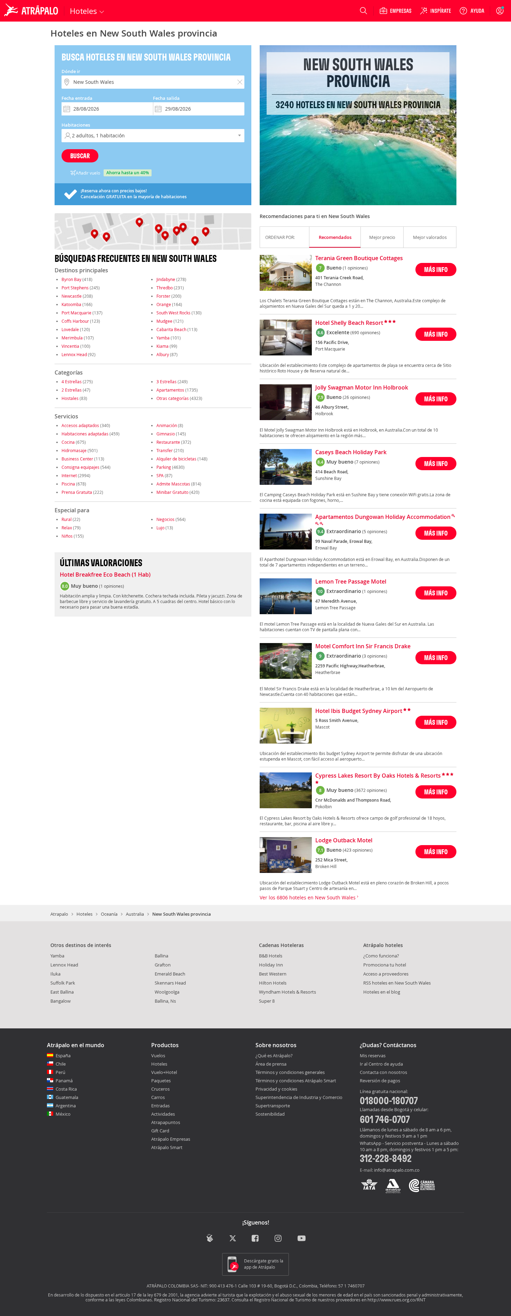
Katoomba (71, 304)
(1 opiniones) (355, 268)
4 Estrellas (72, 381)
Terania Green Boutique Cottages (359, 258)
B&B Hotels (270, 956)
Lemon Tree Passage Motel (350, 581)
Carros (158, 1097)
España (63, 1055)
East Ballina (62, 992)
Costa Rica (66, 1089)
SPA (160, 475)
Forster (163, 296)
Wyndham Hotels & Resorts (287, 992)
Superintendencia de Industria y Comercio (299, 1097)
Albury (162, 354)
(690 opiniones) (365, 332)
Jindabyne (165, 279)
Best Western (272, 974)
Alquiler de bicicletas (176, 459)
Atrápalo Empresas (170, 1139)
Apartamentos (170, 390)
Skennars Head (170, 983)
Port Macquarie (76, 312)
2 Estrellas (72, 390)
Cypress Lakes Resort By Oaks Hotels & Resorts (378, 775)
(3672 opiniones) (371, 790)
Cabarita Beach (171, 329)
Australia (135, 914)
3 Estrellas (166, 381)
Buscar (80, 155)
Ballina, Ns (165, 1001)
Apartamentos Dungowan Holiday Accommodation (383, 517)
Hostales (70, 398)
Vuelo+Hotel (164, 1072)
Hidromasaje (74, 450)
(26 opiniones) (356, 397)
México (63, 1114)
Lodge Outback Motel (343, 840)
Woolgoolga (167, 992)
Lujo (160, 527)
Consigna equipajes (80, 467)
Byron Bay (71, 279)
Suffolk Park (62, 983)
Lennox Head (74, 354)
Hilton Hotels (272, 983)
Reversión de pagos (380, 1081)
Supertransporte (273, 1105)
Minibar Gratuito (172, 492)
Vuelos (158, 1055)
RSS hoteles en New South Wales (397, 983)
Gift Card (160, 1131)
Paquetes (161, 1080)
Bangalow (60, 1001)
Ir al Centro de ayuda (381, 1064)
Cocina (68, 442)
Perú (60, 1072)
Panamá (64, 1080)
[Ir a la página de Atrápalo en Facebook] (256, 1239)
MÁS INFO (436, 269)
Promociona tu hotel (384, 965)
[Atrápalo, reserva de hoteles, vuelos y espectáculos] (32, 11)
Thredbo (164, 287)
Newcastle (72, 296)
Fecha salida (166, 98)
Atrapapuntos (165, 1122)
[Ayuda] (471, 11)
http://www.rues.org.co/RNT (396, 1300)
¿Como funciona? (381, 956)
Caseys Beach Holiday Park (351, 452)
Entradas (160, 1105)
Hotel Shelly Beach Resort (349, 323)
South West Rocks (173, 312)
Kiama (162, 346)
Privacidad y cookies (276, 1089)
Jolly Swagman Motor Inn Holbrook (361, 387)
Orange (163, 304)
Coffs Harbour (75, 321)
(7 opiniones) (367, 462)
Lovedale (70, 329)
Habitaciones (76, 124)
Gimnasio (165, 433)
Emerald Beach (170, 974)
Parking (163, 467)
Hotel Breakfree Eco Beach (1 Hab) (105, 574)
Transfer (164, 450)
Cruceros (160, 1089)
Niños (67, 536)
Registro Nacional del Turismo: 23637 (191, 1300)
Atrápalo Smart (166, 1147)
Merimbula (72, 337)
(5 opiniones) (374, 531)
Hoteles (84, 914)
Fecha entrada (77, 98)
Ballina (161, 956)
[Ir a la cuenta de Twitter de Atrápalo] (233, 1239)
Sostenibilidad (270, 1114)
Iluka (55, 974)
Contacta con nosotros (383, 1072)
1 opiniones (111, 586)
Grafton (163, 965)
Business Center (77, 459)
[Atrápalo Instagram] (279, 1239)
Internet (69, 475)
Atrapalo (59, 914)
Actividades (163, 1114)
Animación (166, 425)
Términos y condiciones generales (290, 1072)
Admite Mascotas (173, 484)
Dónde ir (71, 71)
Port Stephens (75, 287)
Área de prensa (271, 1064)
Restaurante (168, 442)
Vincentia (70, 346)
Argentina (66, 1105)
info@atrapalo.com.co (397, 1170)
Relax (67, 527)
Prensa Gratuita (77, 492)
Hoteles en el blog (381, 992)
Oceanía (109, 914)
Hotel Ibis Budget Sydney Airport (358, 711)
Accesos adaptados (80, 425)
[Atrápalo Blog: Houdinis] (210, 1238)
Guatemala (67, 1097)
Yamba (163, 337)
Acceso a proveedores (385, 974)
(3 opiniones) (374, 656)
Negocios (165, 519)
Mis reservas (373, 1056)
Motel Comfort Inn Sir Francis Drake (363, 646)
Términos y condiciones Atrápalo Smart (296, 1080)
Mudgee (164, 321)
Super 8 (267, 1001)
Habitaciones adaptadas (85, 433)
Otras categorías (172, 398)
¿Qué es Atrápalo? (274, 1055)
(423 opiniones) (358, 850)
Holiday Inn (271, 965)
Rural (67, 519)
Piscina (68, 484)
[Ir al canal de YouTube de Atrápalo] (302, 1239)
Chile (61, 1064)
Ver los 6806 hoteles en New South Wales (308, 897)
